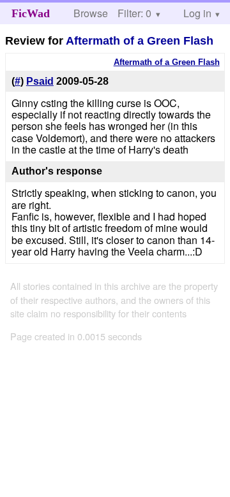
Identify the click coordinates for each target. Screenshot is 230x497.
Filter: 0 (134, 13)
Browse (90, 13)
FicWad (31, 13)
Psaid (40, 81)
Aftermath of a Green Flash (139, 40)
